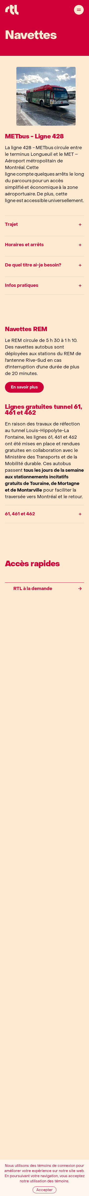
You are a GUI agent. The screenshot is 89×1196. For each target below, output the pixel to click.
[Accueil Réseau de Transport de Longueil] (12, 10)
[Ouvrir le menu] (79, 10)
